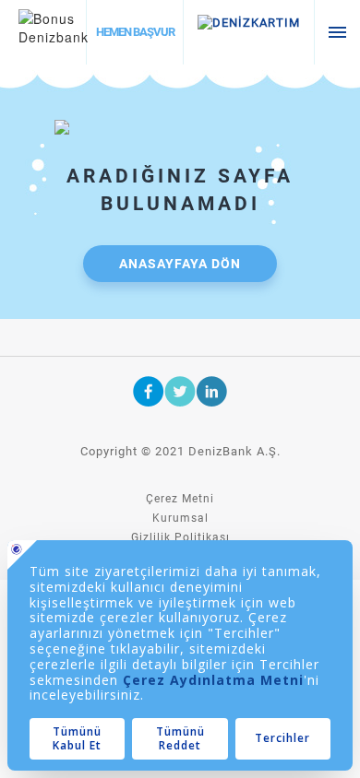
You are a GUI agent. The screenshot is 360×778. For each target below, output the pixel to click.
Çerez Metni (180, 498)
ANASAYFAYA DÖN (180, 263)
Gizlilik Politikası (180, 537)
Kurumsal (180, 518)
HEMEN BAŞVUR (135, 32)
